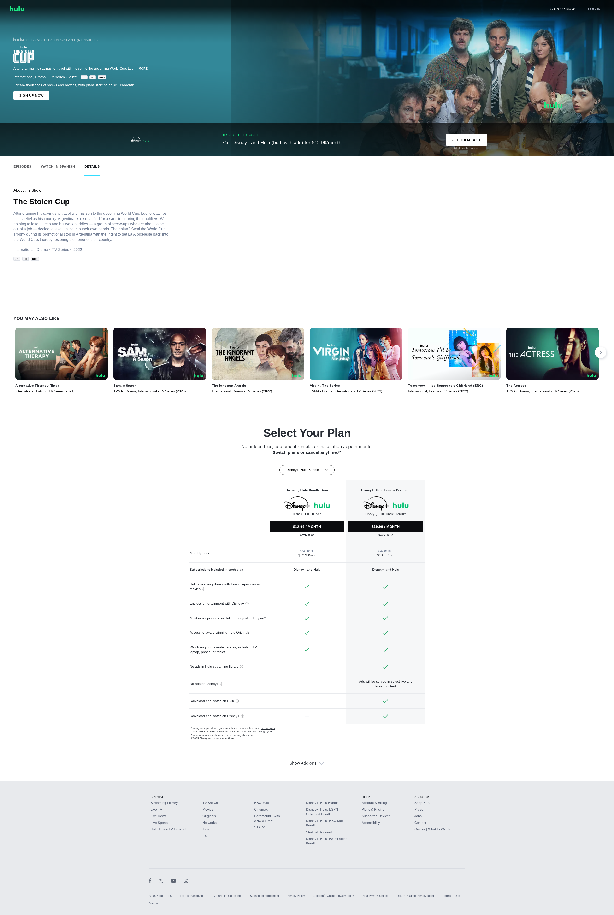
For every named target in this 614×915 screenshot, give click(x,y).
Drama (40, 77)
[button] (22, 165)
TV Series (57, 77)
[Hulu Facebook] (154, 880)
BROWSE (157, 797)
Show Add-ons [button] (303, 763)
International (23, 77)
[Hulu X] (165, 880)
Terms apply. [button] (268, 728)
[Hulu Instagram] (186, 880)
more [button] (143, 68)
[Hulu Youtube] (177, 880)
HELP (366, 797)
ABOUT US (422, 797)
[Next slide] (600, 352)
